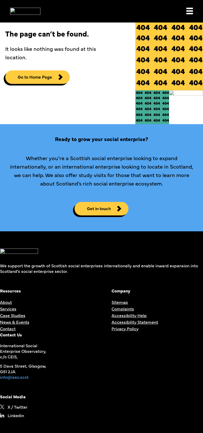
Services (8, 309)
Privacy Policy (125, 328)
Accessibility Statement (135, 322)
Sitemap (120, 302)
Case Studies (12, 315)
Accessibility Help (129, 315)
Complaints (123, 309)
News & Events (14, 322)
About (6, 302)
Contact (8, 328)
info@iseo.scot (14, 377)
